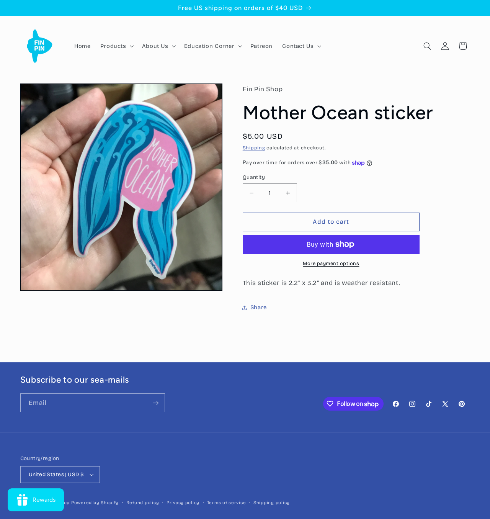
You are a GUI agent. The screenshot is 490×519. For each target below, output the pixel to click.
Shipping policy (271, 502)
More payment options (331, 263)
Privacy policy (183, 502)
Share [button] (258, 307)
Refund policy (142, 502)
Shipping (254, 148)
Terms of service (226, 502)
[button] (116, 46)
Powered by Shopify (95, 502)
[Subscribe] (155, 402)
